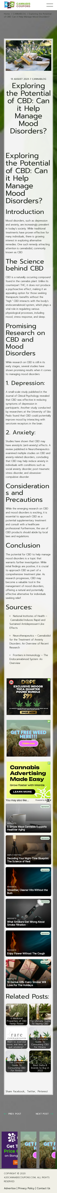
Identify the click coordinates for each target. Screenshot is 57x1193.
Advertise (10, 1188)
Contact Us (43, 1188)
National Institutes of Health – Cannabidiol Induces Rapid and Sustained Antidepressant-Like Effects (28, 622)
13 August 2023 (20, 79)
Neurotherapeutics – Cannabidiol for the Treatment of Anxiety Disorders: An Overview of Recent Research (30, 641)
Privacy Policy (26, 1188)
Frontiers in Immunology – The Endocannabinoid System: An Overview (29, 659)
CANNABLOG (19, 13)
